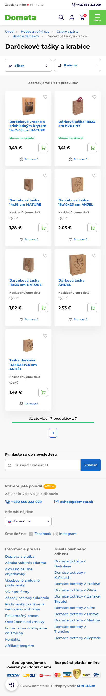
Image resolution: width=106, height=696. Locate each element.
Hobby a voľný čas (35, 31)
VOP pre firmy (17, 592)
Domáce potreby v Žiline (75, 590)
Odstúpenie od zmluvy (24, 622)
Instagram (68, 533)
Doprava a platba (19, 556)
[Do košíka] (43, 147)
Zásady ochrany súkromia (27, 598)
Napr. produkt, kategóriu (38, 36)
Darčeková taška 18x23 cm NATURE (25, 282)
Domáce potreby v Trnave (76, 614)
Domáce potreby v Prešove (77, 584)
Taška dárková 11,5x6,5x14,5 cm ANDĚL (23, 364)
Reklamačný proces (22, 615)
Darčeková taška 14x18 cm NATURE (25, 202)
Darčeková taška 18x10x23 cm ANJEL (75, 202)
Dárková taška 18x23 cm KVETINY (76, 124)
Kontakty (12, 639)
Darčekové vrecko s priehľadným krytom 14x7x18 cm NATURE (27, 126)
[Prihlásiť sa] (72, 17)
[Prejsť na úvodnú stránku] (20, 17)
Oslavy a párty (67, 31)
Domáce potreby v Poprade (77, 638)
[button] (61, 17)
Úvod (9, 31)
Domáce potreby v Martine (77, 620)
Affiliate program (19, 646)
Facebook (42, 533)
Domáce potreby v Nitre (74, 607)
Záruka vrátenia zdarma (25, 563)
